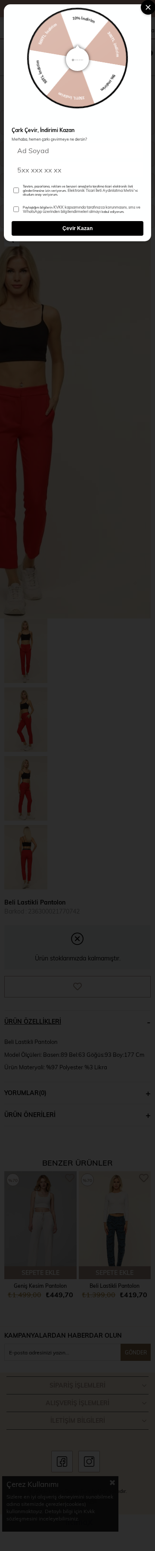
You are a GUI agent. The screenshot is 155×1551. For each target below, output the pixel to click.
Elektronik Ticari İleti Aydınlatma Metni (100, 190)
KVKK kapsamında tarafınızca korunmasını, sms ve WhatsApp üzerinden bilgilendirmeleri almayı (81, 209)
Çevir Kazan (77, 228)
